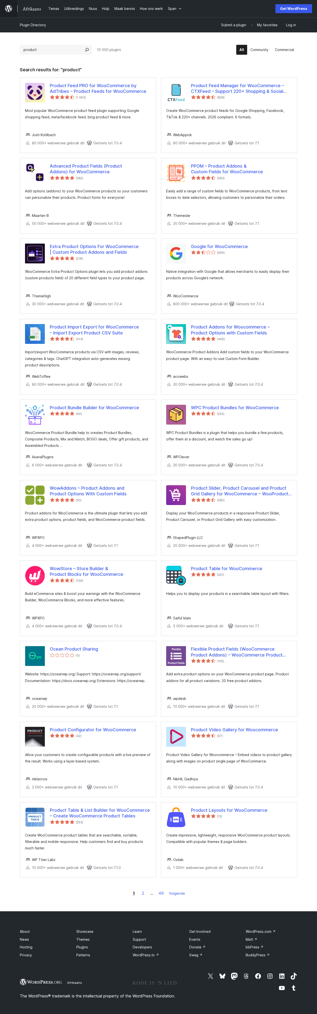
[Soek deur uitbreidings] (87, 50)
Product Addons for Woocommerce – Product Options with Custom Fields (230, 329)
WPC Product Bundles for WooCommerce (235, 407)
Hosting (26, 947)
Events (194, 939)
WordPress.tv (146, 955)
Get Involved (200, 931)
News (24, 939)
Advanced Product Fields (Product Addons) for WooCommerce (86, 168)
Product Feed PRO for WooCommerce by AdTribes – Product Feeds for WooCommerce (98, 88)
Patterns (83, 955)
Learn (137, 931)
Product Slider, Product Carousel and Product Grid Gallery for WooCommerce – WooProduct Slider (239, 491)
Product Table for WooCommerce (226, 568)
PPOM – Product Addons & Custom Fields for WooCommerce (227, 168)
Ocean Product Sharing (74, 649)
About (25, 931)
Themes (83, 939)
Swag (196, 955)
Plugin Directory (33, 25)
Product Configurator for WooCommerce (93, 729)
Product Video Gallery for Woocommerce (234, 729)
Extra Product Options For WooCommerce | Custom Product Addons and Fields (94, 249)
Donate (197, 947)
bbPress (255, 947)
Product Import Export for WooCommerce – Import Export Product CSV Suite (94, 329)
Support (139, 939)
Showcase (84, 931)
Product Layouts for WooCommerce (229, 810)
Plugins (82, 947)
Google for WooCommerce (219, 246)
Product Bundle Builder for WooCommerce (94, 407)
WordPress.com (261, 931)
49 (161, 893)
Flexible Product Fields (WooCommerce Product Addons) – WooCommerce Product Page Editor (237, 652)
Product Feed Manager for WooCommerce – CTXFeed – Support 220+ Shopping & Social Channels (237, 88)
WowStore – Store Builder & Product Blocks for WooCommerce (86, 571)
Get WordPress (293, 8)
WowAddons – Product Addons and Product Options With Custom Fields (88, 490)
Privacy (26, 955)
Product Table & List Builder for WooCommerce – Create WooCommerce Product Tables (100, 813)
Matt (251, 939)
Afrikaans (74, 983)
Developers (142, 947)
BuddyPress (258, 955)
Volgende (177, 893)
